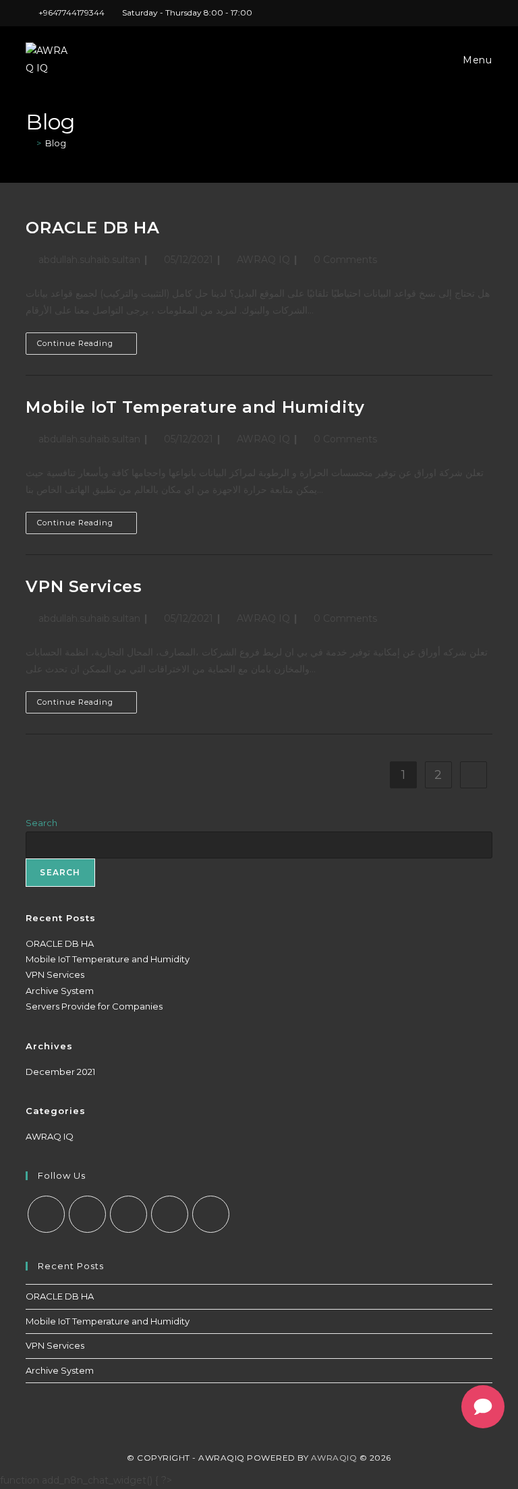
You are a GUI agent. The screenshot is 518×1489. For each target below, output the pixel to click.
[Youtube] (210, 1214)
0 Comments (345, 260)
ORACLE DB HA (92, 227)
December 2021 (60, 1071)
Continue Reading (87, 346)
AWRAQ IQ (263, 260)
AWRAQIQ (334, 1458)
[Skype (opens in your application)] (457, 13)
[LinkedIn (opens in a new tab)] (442, 13)
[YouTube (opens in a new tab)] (473, 13)
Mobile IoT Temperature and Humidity (195, 407)
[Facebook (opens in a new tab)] (411, 13)
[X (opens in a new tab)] (395, 13)
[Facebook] (87, 1214)
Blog (55, 143)
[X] (46, 1214)
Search (41, 822)
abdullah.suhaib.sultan (89, 260)
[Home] (29, 143)
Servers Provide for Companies (94, 1006)
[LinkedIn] (169, 1214)
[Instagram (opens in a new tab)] (426, 13)
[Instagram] (128, 1214)
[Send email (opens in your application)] (486, 13)
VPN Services (84, 586)
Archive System (60, 990)
